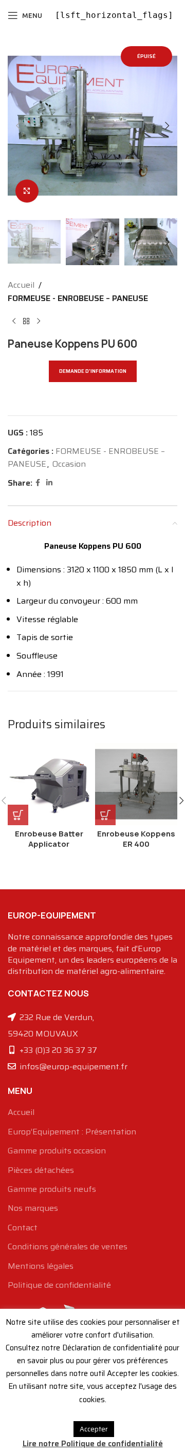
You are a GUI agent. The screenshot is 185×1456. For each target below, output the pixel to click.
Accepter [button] (94, 1429)
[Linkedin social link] (49, 483)
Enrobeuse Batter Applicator (49, 839)
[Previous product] (14, 321)
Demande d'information (92, 371)
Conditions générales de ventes (67, 1246)
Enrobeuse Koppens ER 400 (136, 839)
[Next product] (38, 321)
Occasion (69, 463)
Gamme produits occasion (57, 1150)
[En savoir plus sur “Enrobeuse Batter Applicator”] (18, 815)
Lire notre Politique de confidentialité (93, 1444)
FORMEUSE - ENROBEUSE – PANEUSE (78, 298)
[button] (18, 125)
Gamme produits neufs (52, 1189)
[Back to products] (26, 321)
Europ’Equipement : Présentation (72, 1132)
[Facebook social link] (37, 483)
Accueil (21, 284)
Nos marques (33, 1208)
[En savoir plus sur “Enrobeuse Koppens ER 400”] (105, 815)
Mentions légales (40, 1266)
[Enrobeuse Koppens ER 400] (136, 784)
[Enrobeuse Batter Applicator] (49, 784)
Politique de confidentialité (59, 1285)
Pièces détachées (41, 1170)
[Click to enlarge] (27, 191)
